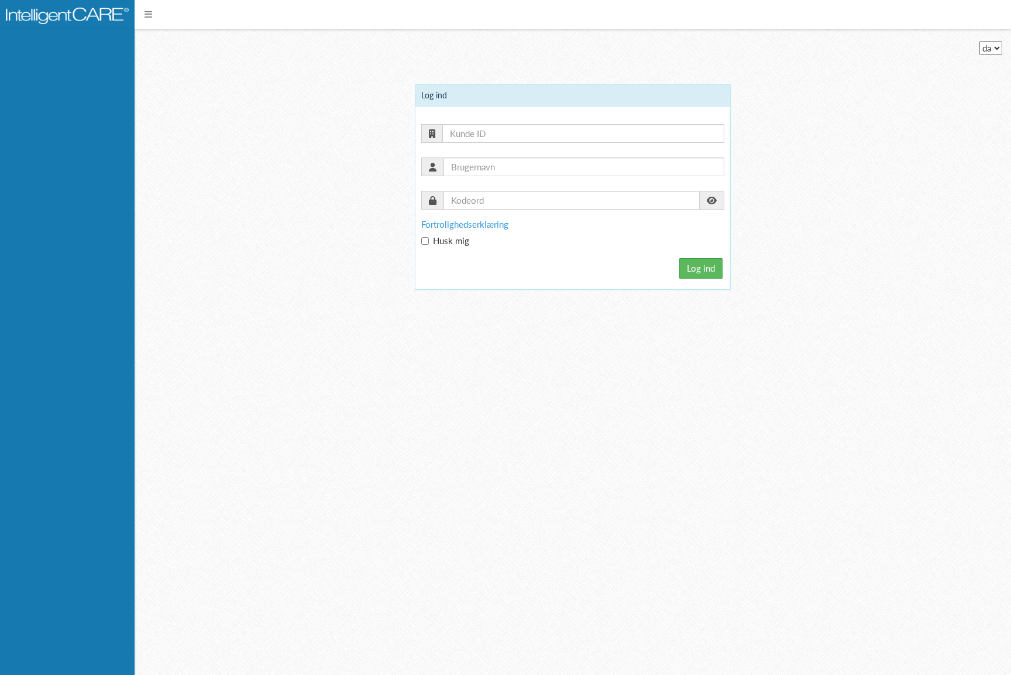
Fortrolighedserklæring (464, 224)
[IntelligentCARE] (67, 14)
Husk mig (451, 240)
